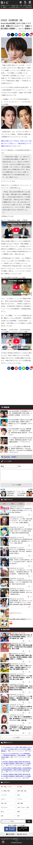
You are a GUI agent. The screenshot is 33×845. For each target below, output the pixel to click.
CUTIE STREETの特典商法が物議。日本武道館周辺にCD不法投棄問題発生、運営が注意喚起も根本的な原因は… (16, 769)
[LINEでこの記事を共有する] (23, 34)
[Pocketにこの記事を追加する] (20, 34)
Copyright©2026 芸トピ (16, 840)
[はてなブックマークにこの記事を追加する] (16, 34)
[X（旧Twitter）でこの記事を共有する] (12, 34)
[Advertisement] (16, 13)
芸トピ (4, 2)
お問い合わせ (23, 834)
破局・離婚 (20, 803)
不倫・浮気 (3, 803)
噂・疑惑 (19, 786)
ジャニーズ (4, 20)
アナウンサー (4, 807)
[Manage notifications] (3, 841)
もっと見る (17, 737)
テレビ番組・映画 (13, 20)
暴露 (18, 811)
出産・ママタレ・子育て (23, 807)
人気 (20, 3)
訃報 (2, 816)
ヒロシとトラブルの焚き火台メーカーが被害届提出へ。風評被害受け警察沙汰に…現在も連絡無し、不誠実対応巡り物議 (16, 755)
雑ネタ (2, 811)
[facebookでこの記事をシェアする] (8, 34)
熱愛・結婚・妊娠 (21, 791)
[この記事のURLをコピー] (27, 34)
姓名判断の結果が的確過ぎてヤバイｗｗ (21, 621)
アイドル (19, 799)
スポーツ (3, 799)
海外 (21, 20)
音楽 (18, 795)
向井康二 (14, 457)
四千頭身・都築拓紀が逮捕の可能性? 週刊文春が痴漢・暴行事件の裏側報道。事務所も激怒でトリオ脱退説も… (16, 763)
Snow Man (7, 457)
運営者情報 (11, 834)
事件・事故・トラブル (6, 786)
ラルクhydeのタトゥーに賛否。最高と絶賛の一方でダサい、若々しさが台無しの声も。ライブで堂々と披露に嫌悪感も (16, 749)
